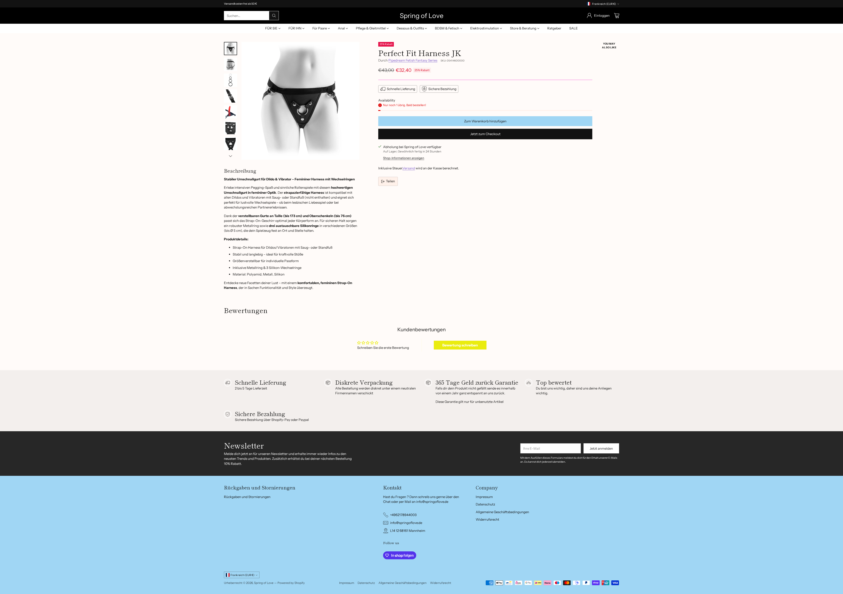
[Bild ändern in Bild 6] (230, 127)
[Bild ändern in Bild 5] (230, 111)
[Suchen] (274, 15)
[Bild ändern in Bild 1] (230, 48)
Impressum (484, 497)
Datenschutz (485, 504)
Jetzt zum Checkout (485, 134)
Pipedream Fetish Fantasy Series (412, 60)
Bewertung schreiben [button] (460, 345)
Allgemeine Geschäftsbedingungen (502, 512)
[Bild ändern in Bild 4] (230, 96)
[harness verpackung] (300, 101)
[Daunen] (230, 156)
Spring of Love (264, 583)
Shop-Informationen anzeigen (403, 158)
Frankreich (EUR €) (604, 3)
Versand (408, 168)
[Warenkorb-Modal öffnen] (616, 15)
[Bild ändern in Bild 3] (230, 80)
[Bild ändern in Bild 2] (230, 64)
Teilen (390, 181)
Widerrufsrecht (487, 519)
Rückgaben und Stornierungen (247, 497)
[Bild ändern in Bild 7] (230, 143)
